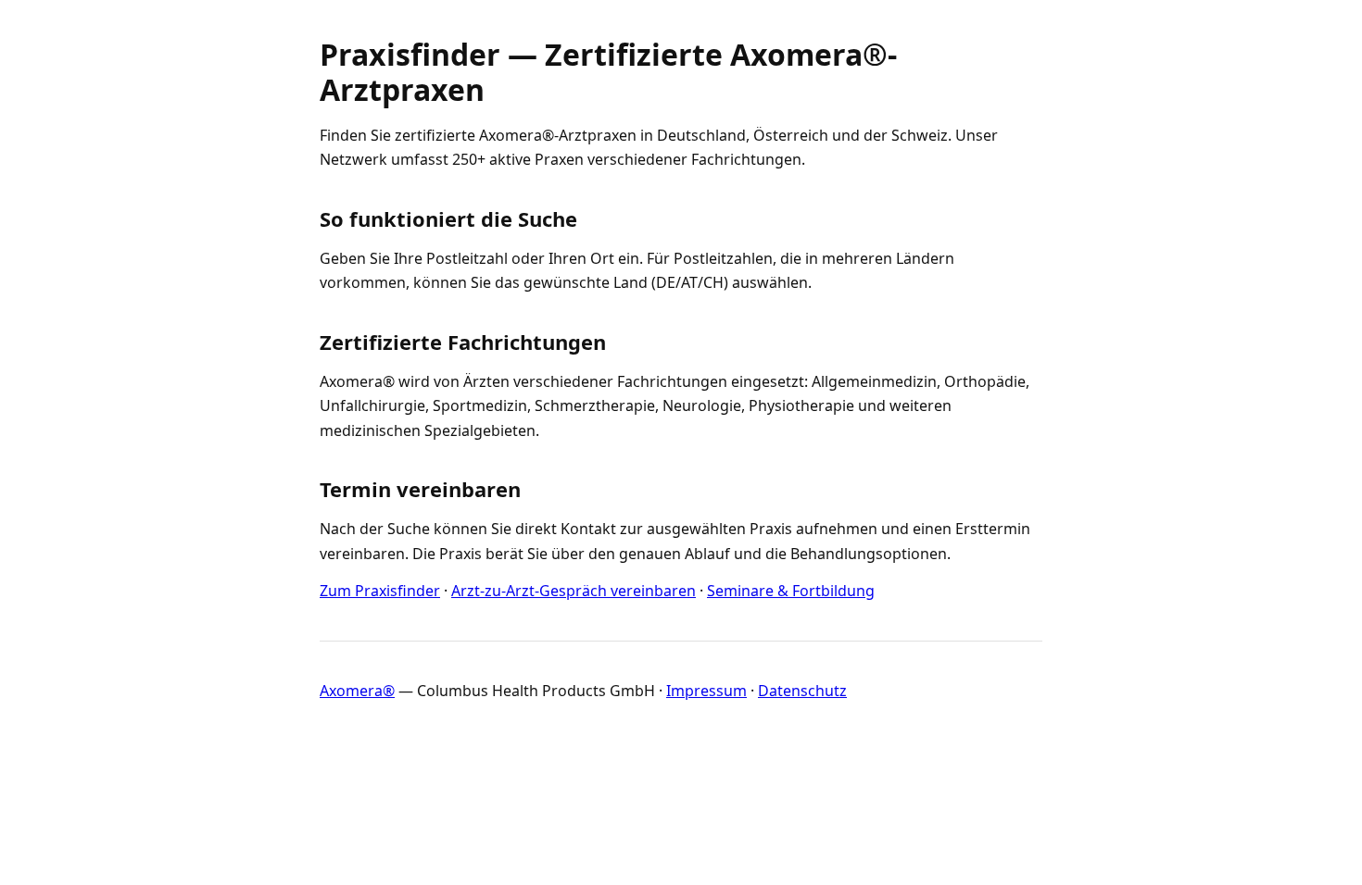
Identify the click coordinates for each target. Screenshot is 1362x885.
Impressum (706, 690)
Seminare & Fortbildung (791, 590)
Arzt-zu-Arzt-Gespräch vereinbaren (573, 590)
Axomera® (357, 690)
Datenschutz (802, 690)
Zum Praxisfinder (380, 590)
